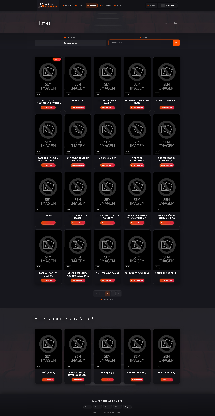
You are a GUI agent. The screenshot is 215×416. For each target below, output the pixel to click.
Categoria (72, 37)
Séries (117, 407)
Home (165, 23)
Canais (97, 407)
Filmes (107, 407)
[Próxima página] (113, 293)
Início (87, 407)
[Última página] (118, 293)
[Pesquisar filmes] (176, 43)
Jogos (127, 407)
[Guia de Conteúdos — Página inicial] (48, 5)
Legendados (48, 379)
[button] (67, 5)
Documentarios (48, 107)
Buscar (145, 37)
